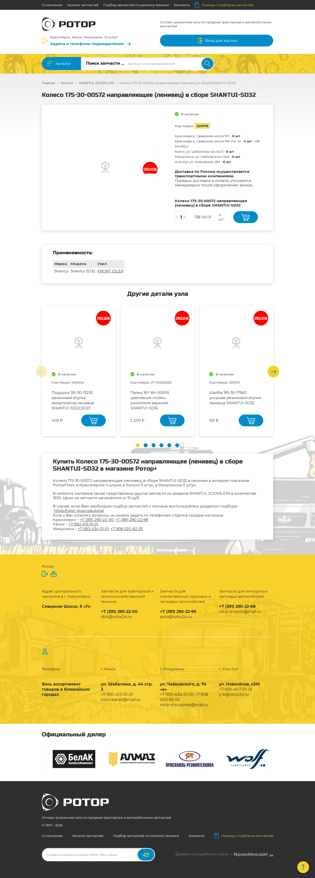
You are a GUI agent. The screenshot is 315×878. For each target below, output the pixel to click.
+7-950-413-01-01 (83, 524)
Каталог (63, 63)
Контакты (182, 5)
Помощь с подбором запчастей (227, 5)
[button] (138, 445)
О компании (52, 5)
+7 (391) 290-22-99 (131, 519)
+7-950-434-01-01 (93, 528)
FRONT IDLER (110, 271)
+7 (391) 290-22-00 (96, 519)
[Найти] (207, 64)
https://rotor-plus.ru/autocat (79, 510)
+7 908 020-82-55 (126, 528)
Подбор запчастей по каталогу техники (136, 5)
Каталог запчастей (82, 5)
